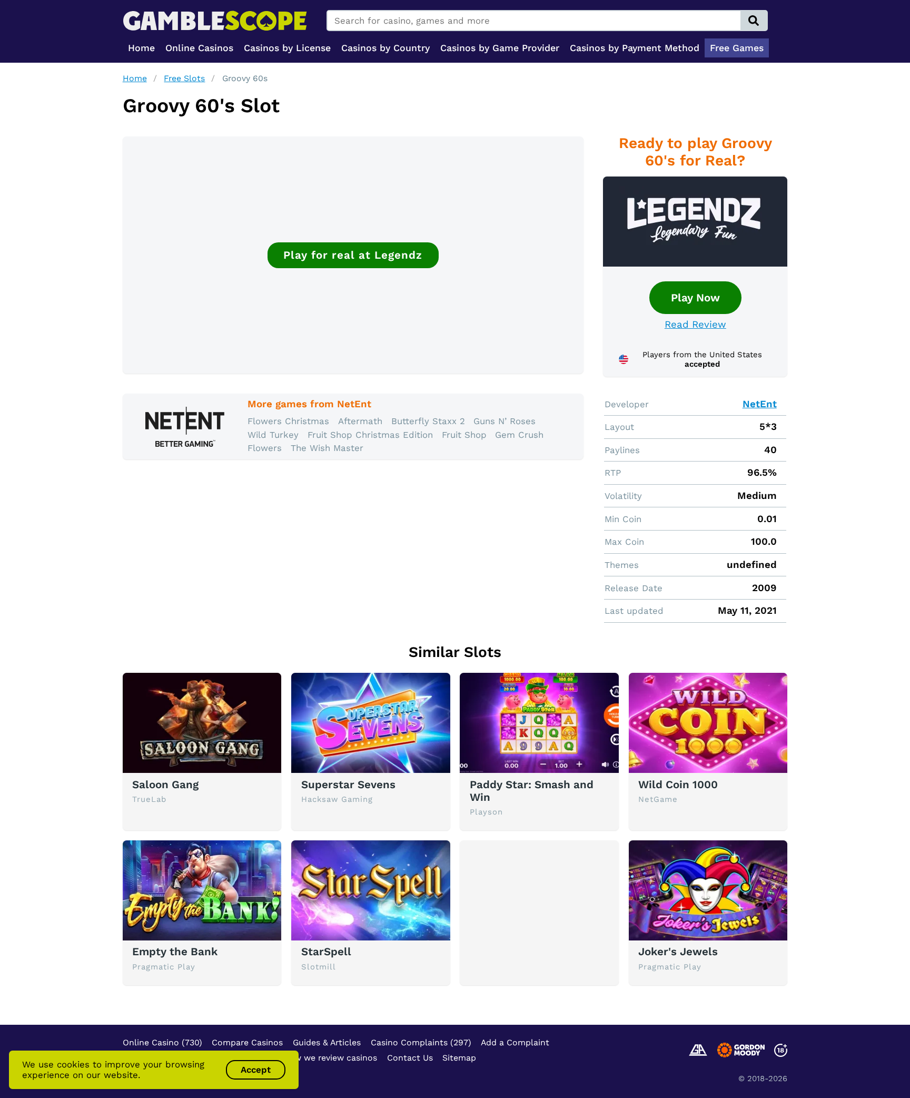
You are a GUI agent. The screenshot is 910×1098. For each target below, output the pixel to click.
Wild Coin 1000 (678, 784)
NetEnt (760, 404)
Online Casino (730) (162, 1042)
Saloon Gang (165, 784)
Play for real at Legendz (352, 255)
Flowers (265, 448)
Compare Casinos (247, 1042)
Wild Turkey (273, 434)
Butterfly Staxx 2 (428, 421)
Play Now (695, 297)
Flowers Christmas (288, 421)
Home (135, 78)
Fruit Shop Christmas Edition (370, 434)
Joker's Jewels (678, 951)
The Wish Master (327, 448)
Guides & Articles (327, 1042)
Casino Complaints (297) (421, 1042)
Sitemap (459, 1058)
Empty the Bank (174, 951)
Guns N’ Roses (504, 421)
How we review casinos (330, 1058)
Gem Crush (519, 434)
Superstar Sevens (348, 784)
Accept (256, 1069)
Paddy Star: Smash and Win (532, 790)
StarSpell (326, 951)
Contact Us (410, 1058)
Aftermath (360, 421)
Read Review (695, 324)
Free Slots (184, 78)
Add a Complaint (515, 1042)
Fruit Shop (464, 434)
